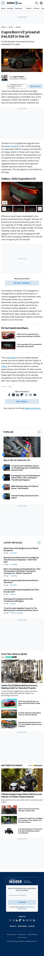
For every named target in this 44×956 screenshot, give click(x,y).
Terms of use (22, 937)
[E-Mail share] (35, 395)
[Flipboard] (20, 920)
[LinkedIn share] (17, 395)
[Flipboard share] (22, 395)
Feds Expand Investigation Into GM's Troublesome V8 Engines (18, 600)
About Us (13, 926)
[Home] (14, 3)
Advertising (22, 926)
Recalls (13, 603)
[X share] (13, 395)
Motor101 (13, 553)
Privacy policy (11, 934)
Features (18, 8)
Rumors (13, 594)
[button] (4, 209)
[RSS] (34, 920)
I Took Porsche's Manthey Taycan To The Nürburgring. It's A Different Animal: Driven (21, 609)
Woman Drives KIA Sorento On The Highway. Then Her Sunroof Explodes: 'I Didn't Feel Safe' (21, 559)
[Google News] (24, 920)
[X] (13, 920)
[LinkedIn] (17, 920)
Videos (29, 8)
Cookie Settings (32, 934)
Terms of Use (22, 909)
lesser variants (11, 146)
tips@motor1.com (33, 408)
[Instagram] (27, 920)
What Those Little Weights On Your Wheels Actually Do (21, 549)
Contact (31, 926)
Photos (36, 8)
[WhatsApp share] (30, 395)
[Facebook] (10, 920)
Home (3, 27)
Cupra (4, 366)
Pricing (18, 27)
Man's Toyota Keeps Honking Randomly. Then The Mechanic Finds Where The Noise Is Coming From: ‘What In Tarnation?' (22, 571)
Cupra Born (11, 357)
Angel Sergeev (18, 77)
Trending (14, 564)
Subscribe (22, 902)
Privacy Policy (29, 907)
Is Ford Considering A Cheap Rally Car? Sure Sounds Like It (21, 590)
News (3, 8)
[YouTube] (30, 920)
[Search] (36, 3)
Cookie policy (21, 934)
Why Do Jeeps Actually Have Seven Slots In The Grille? (21, 581)
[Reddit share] (26, 395)
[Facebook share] (9, 395)
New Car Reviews (17, 613)
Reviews (10, 8)
